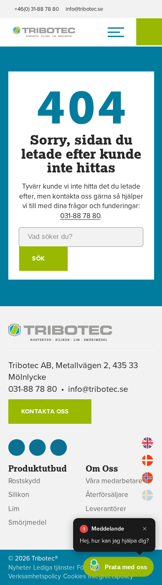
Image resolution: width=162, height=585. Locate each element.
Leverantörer (106, 509)
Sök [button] (38, 258)
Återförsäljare (107, 494)
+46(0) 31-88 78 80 (37, 8)
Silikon (18, 494)
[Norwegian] (147, 477)
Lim (14, 509)
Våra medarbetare (114, 481)
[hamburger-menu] (116, 32)
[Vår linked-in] (16, 447)
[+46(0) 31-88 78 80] (37, 447)
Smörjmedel (27, 522)
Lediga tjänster (54, 567)
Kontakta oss (45, 411)
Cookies (74, 576)
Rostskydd (24, 481)
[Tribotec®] (44, 32)
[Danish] (147, 460)
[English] (147, 443)
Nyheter (19, 567)
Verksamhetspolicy (34, 576)
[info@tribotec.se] (58, 447)
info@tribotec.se (84, 8)
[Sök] (149, 31)
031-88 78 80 (80, 216)
